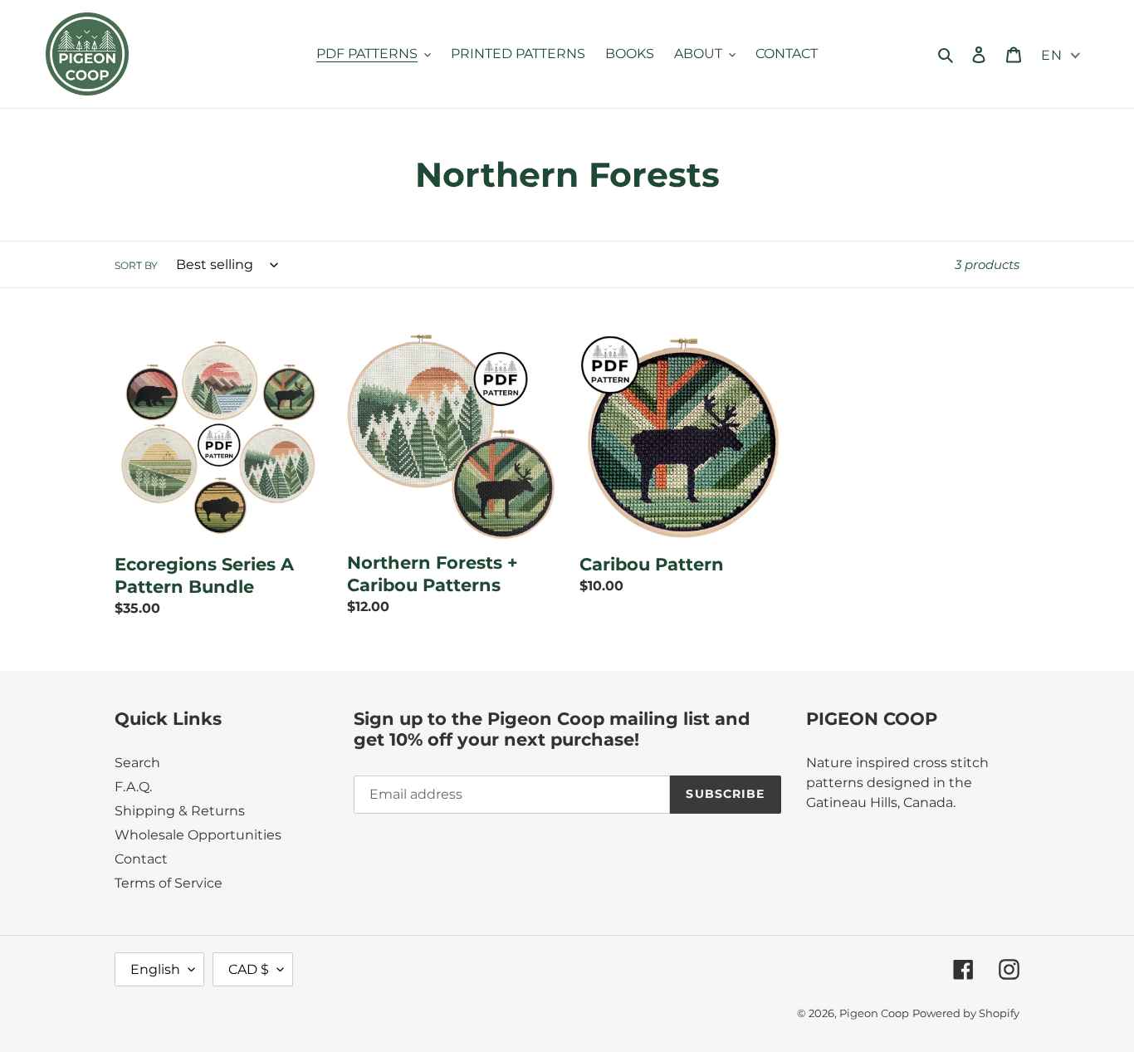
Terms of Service (168, 883)
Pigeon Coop (874, 1013)
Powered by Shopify (965, 1013)
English (155, 969)
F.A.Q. (133, 787)
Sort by (136, 265)
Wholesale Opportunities (198, 835)
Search (137, 763)
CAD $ (248, 969)
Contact (141, 859)
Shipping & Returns (180, 811)
